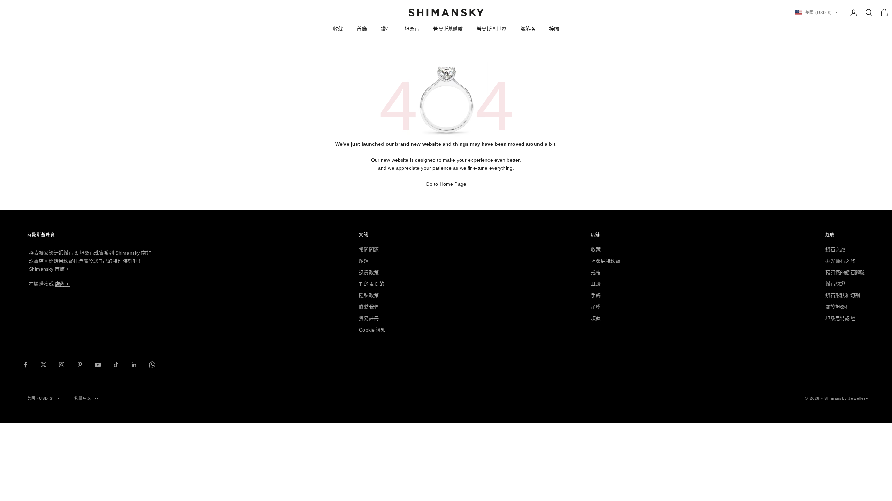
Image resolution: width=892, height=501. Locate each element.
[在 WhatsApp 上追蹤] (152, 364)
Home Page (453, 184)
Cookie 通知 (372, 330)
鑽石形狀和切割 (842, 295)
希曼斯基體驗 (448, 29)
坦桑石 (412, 29)
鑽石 (386, 29)
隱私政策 (369, 295)
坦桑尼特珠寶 (606, 261)
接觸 (554, 29)
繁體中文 (82, 398)
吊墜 (596, 307)
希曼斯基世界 (491, 29)
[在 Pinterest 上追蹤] (79, 364)
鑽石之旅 (835, 249)
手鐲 (596, 295)
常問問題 (369, 249)
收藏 (338, 29)
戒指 (596, 272)
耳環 (596, 284)
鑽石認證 (835, 284)
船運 (364, 261)
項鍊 (596, 318)
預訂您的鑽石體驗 (845, 272)
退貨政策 (369, 272)
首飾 (362, 29)
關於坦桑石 (837, 307)
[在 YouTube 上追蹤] (97, 364)
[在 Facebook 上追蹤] (25, 364)
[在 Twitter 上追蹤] (43, 364)
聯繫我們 (369, 307)
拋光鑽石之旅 (840, 261)
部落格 (527, 29)
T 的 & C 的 (371, 284)
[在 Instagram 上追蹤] (61, 364)
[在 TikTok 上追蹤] (116, 364)
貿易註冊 (369, 318)
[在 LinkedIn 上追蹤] (134, 364)
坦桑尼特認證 (840, 318)
